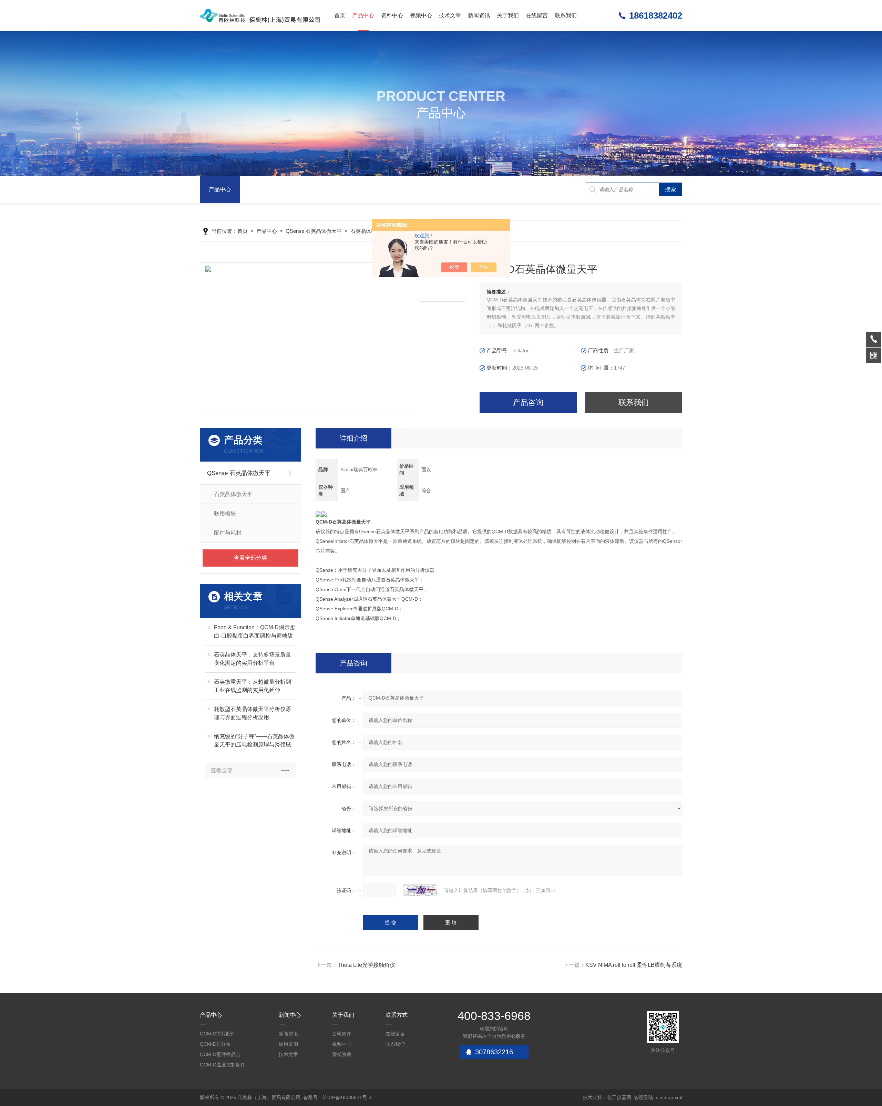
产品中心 (363, 15)
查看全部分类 (250, 558)
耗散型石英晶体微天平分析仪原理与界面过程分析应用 (252, 713)
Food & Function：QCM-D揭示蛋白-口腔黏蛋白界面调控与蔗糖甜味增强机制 (254, 632)
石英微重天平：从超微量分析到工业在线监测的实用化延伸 (252, 686)
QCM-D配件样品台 (220, 1054)
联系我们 (566, 15)
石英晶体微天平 (368, 231)
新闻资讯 (479, 15)
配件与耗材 (228, 533)
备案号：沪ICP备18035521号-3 (337, 1097)
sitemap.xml (669, 1097)
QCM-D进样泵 (215, 1044)
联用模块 (225, 513)
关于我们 (508, 15)
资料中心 (392, 15)
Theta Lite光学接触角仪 (366, 965)
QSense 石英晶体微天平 (314, 231)
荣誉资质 (341, 1054)
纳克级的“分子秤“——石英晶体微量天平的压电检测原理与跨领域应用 (254, 741)
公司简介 (341, 1033)
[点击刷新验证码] (420, 890)
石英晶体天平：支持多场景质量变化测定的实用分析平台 (252, 659)
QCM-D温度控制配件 (222, 1064)
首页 (339, 15)
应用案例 (288, 1044)
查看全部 (222, 770)
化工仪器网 (619, 1097)
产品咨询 (528, 402)
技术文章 (450, 15)
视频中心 (421, 15)
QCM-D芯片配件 (218, 1033)
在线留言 (537, 15)
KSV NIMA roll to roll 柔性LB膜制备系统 (633, 965)
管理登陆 (643, 1097)
